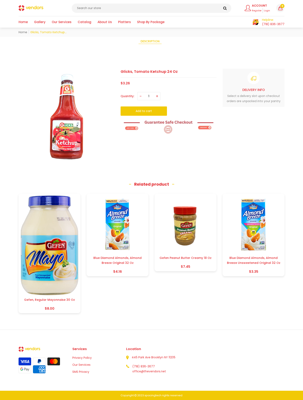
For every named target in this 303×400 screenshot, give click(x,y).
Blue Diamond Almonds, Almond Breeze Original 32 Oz (117, 260)
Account (259, 6)
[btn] (225, 8)
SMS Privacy (80, 372)
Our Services (81, 365)
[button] (280, 8)
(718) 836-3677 (143, 366)
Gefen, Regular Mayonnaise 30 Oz (49, 300)
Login (267, 10)
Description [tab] (150, 41)
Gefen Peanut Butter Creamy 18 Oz (185, 258)
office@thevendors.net (149, 371)
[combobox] (151, 8)
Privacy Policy (82, 358)
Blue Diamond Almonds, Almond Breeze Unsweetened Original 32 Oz (253, 260)
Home (23, 32)
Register (257, 10)
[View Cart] (255, 22)
